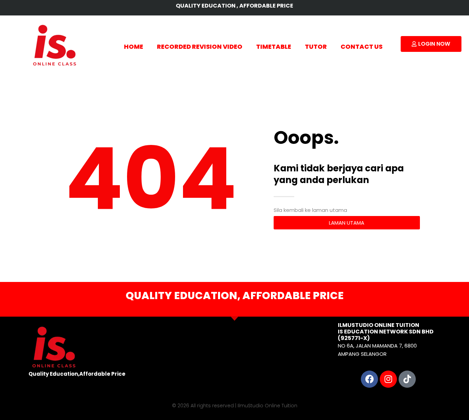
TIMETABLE (273, 46)
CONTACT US (361, 46)
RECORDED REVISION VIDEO (199, 46)
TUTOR (316, 46)
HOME (133, 46)
